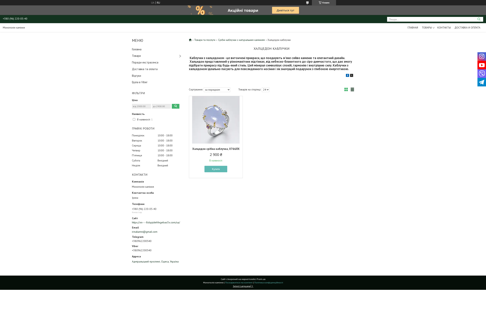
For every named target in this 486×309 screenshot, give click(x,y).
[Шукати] (479, 19)
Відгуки (136, 75)
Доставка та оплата (145, 69)
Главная (413, 27)
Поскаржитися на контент (238, 282)
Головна (136, 49)
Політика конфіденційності (268, 282)
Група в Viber (140, 82)
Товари (136, 56)
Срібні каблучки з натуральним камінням (241, 40)
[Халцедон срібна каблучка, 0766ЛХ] (216, 120)
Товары (427, 27)
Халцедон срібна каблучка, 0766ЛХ (216, 148)
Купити (216, 169)
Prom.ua (261, 279)
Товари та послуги (204, 40)
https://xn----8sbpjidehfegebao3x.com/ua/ (156, 222)
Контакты (444, 27)
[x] (351, 76)
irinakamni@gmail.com (144, 231)
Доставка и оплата (467, 27)
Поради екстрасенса (145, 62)
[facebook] (347, 76)
